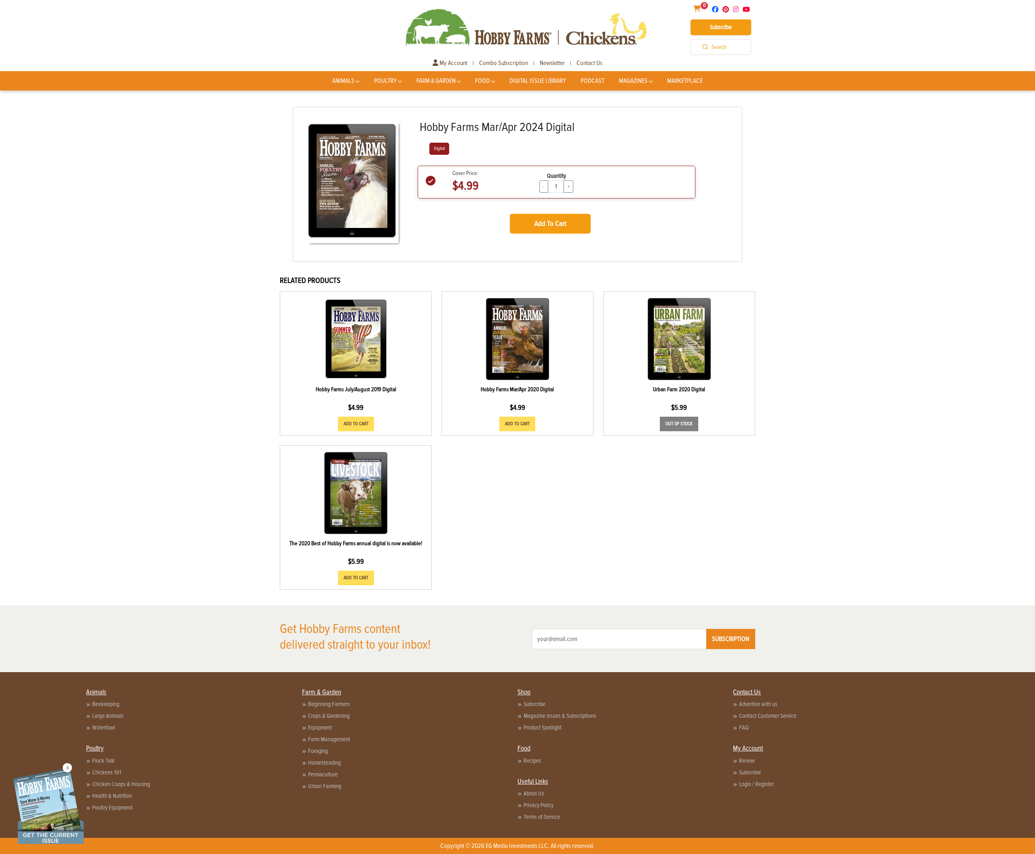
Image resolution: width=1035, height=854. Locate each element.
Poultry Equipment (112, 807)
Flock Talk (103, 760)
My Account (452, 63)
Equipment (320, 727)
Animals (343, 81)
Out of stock (679, 424)
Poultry (385, 81)
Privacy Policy (538, 805)
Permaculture (323, 774)
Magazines (633, 81)
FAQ (744, 727)
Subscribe (721, 27)
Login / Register (756, 784)
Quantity (556, 175)
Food (482, 81)
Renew (747, 760)
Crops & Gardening (329, 715)
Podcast (592, 81)
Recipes (532, 760)
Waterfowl (103, 727)
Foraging (318, 751)
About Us (534, 793)
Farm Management (329, 739)
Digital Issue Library (537, 81)
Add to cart (356, 424)
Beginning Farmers (329, 704)
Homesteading (324, 762)
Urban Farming (324, 786)
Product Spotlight (543, 727)
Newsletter (552, 63)
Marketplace (685, 81)
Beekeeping (105, 704)
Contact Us (589, 63)
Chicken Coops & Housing (121, 784)
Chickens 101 (106, 772)
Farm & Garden (436, 81)
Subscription (730, 639)
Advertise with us (758, 704)
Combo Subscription (503, 63)
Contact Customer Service (767, 715)
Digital (439, 148)
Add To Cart (550, 223)
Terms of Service (542, 816)
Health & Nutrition (112, 795)
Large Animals (108, 715)
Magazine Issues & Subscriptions (560, 715)
